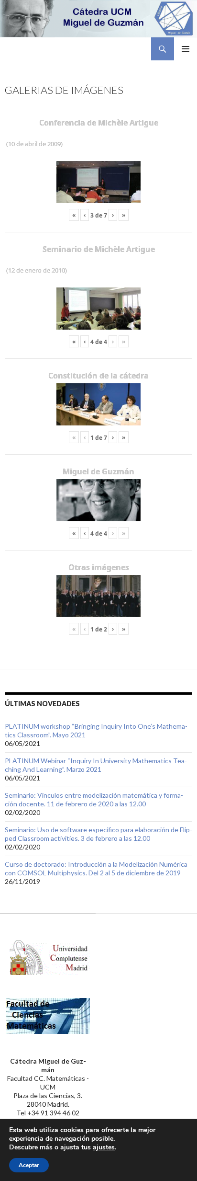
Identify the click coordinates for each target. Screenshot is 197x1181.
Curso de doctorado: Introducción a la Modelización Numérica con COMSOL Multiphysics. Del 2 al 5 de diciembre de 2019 (96, 868)
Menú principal (185, 48)
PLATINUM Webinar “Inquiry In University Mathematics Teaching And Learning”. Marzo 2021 (96, 765)
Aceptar (29, 1165)
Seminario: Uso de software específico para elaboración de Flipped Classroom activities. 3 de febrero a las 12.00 (98, 834)
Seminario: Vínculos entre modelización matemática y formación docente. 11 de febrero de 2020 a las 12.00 (94, 799)
